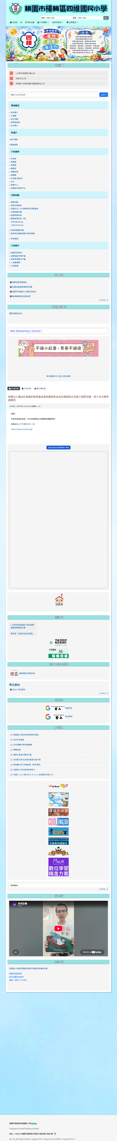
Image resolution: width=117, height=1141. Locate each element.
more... (104, 299)
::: (81, 22)
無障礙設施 (15, 122)
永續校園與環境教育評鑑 (22, 286)
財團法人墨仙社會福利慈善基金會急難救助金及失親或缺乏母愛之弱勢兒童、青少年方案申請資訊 (58, 398)
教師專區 (57, 22)
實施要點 (14, 144)
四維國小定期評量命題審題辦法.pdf (30, 83)
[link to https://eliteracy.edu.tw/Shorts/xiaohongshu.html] (58, 348)
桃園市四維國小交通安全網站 (24, 291)
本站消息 (15, 388)
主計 (13, 181)
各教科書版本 (16, 205)
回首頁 (15, 22)
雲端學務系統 (16, 215)
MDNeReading (17, 221)
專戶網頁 (14, 139)
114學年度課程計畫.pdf (25, 73)
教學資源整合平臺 (18, 259)
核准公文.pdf (21, 78)
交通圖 (13, 115)
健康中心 (14, 184)
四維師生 (68, 708)
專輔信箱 (14, 171)
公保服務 (14, 265)
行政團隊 (43, 22)
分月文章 (27, 388)
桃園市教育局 (16, 252)
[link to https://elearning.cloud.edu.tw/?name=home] (58, 866)
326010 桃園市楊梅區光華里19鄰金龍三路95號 (34, 1133)
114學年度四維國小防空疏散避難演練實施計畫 (22, 626)
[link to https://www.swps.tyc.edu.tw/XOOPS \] (59, 600)
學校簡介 (14, 112)
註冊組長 (12, 406)
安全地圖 (14, 119)
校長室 (13, 158)
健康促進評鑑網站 (19, 282)
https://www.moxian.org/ (22, 429)
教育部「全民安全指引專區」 (23, 633)
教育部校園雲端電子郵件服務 (23, 233)
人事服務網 (15, 262)
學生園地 (14, 685)
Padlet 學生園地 (18, 689)
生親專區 (72, 22)
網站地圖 (30, 22)
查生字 (103, 94)
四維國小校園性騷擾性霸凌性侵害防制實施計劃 (28, 968)
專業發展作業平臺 (18, 256)
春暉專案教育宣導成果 (21, 296)
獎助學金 (20, 406)
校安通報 (14, 238)
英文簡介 (14, 125)
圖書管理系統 (16, 218)
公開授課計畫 (16, 211)
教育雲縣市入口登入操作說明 (58, 376)
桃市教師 (68, 716)
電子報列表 (41, 388)
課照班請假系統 (15, 313)
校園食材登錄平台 (18, 188)
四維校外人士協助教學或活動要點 (24, 208)
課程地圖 (14, 202)
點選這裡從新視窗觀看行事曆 (58, 447)
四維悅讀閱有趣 (17, 230)
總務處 (13, 175)
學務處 (13, 165)
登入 (106, 18)
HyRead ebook (17, 225)
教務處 (13, 161)
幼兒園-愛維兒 (17, 178)
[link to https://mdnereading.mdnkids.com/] (58, 799)
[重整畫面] (21, 22)
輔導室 (13, 168)
